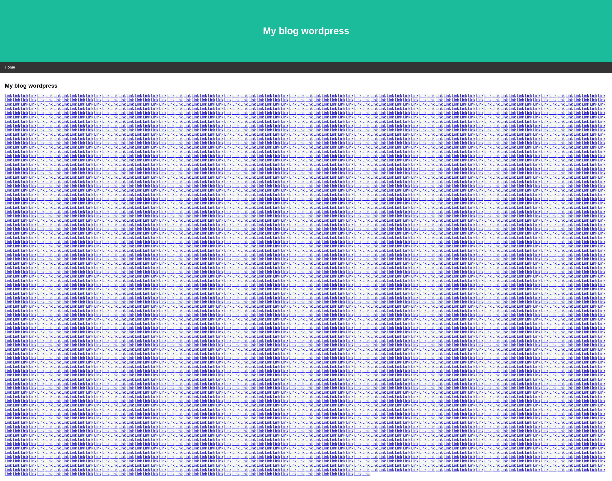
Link (8, 96)
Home (10, 67)
